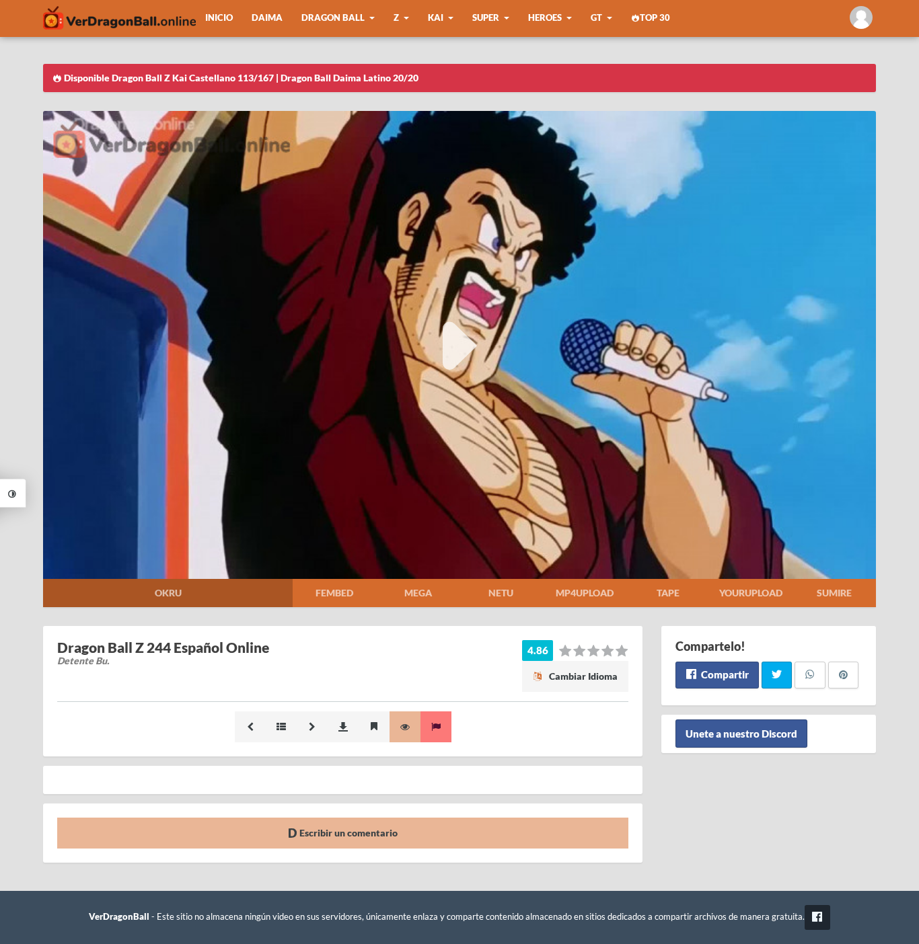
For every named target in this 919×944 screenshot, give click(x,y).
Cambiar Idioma (582, 676)
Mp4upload (585, 592)
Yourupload (750, 592)
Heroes (545, 18)
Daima (267, 18)
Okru (168, 592)
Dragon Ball (333, 18)
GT (596, 18)
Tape (668, 592)
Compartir (724, 674)
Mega (418, 592)
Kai (435, 18)
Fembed (334, 592)
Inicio (219, 18)
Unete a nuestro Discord (741, 733)
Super (485, 18)
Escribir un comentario (347, 832)
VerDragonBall (119, 917)
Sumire (834, 592)
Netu (500, 592)
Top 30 (655, 18)
